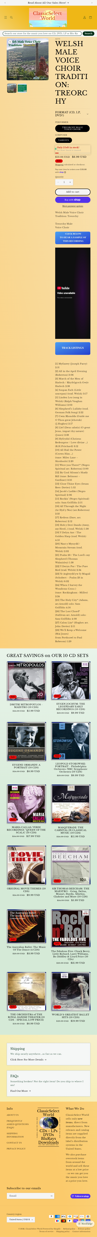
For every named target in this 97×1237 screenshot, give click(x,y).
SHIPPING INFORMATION (15, 1135)
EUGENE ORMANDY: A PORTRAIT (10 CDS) (26, 766)
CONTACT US (14, 1143)
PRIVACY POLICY (16, 1149)
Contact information (81, 1231)
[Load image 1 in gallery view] (11, 88)
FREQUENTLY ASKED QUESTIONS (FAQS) (18, 1124)
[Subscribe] (51, 1196)
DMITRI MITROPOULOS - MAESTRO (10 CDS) (26, 706)
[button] (5, 17)
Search (88, 33)
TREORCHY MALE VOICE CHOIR (72, 128)
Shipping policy (63, 1231)
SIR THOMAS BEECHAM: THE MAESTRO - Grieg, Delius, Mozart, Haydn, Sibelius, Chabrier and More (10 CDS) (70, 892)
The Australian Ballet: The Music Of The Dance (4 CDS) (26, 948)
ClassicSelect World (34, 1229)
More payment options (72, 206)
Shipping (59, 165)
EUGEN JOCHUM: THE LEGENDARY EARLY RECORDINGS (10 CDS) (70, 707)
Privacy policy (84, 1229)
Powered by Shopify (51, 1229)
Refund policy (69, 1229)
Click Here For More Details (27, 1059)
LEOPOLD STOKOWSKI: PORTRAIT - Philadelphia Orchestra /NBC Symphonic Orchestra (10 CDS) (71, 767)
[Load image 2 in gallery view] (22, 88)
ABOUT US (13, 1115)
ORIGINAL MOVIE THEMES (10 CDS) (26, 890)
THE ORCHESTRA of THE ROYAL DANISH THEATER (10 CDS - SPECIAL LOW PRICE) (26, 1017)
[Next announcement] (92, 3)
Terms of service (46, 1231)
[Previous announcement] (5, 3)
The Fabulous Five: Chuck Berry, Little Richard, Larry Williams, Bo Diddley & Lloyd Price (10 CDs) (70, 955)
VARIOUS (63, 140)
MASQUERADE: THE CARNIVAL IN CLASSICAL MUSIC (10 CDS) (71, 830)
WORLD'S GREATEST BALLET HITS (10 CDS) (70, 1016)
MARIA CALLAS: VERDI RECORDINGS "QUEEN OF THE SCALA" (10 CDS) (26, 830)
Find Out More (19, 1091)
